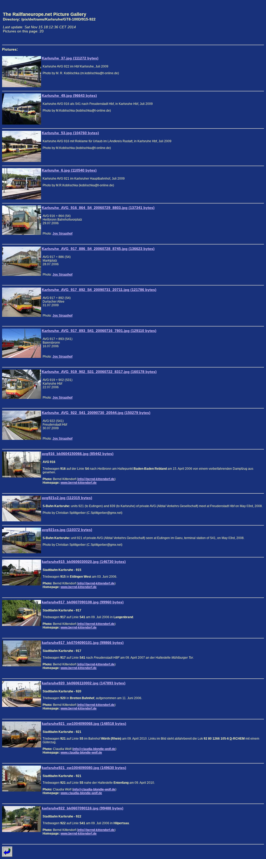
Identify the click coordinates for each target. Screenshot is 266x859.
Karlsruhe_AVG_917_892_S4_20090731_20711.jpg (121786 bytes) (99, 290)
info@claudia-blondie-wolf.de (94, 749)
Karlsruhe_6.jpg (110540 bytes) (69, 170)
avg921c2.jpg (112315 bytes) (67, 498)
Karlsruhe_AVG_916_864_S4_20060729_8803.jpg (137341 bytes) (98, 208)
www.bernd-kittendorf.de (79, 483)
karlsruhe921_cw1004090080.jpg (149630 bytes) (84, 768)
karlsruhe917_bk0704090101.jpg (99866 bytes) (83, 642)
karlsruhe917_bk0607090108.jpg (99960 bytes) (83, 602)
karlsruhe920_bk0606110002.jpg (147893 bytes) (83, 683)
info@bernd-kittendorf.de (96, 479)
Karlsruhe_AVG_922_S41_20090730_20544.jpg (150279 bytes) (96, 413)
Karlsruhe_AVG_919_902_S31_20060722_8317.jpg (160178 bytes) (99, 372)
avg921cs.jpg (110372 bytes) (67, 530)
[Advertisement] (239, 22)
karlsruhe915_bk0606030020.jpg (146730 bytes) (84, 562)
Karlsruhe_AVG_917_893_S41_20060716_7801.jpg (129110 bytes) (99, 331)
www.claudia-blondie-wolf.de (81, 752)
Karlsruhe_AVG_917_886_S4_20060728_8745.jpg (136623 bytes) (98, 249)
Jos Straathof (62, 233)
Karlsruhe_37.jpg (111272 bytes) (70, 58)
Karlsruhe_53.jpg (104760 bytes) (70, 133)
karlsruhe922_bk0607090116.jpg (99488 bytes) (82, 808)
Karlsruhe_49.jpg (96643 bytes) (69, 95)
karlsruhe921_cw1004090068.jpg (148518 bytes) (84, 723)
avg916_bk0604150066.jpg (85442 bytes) (78, 454)
